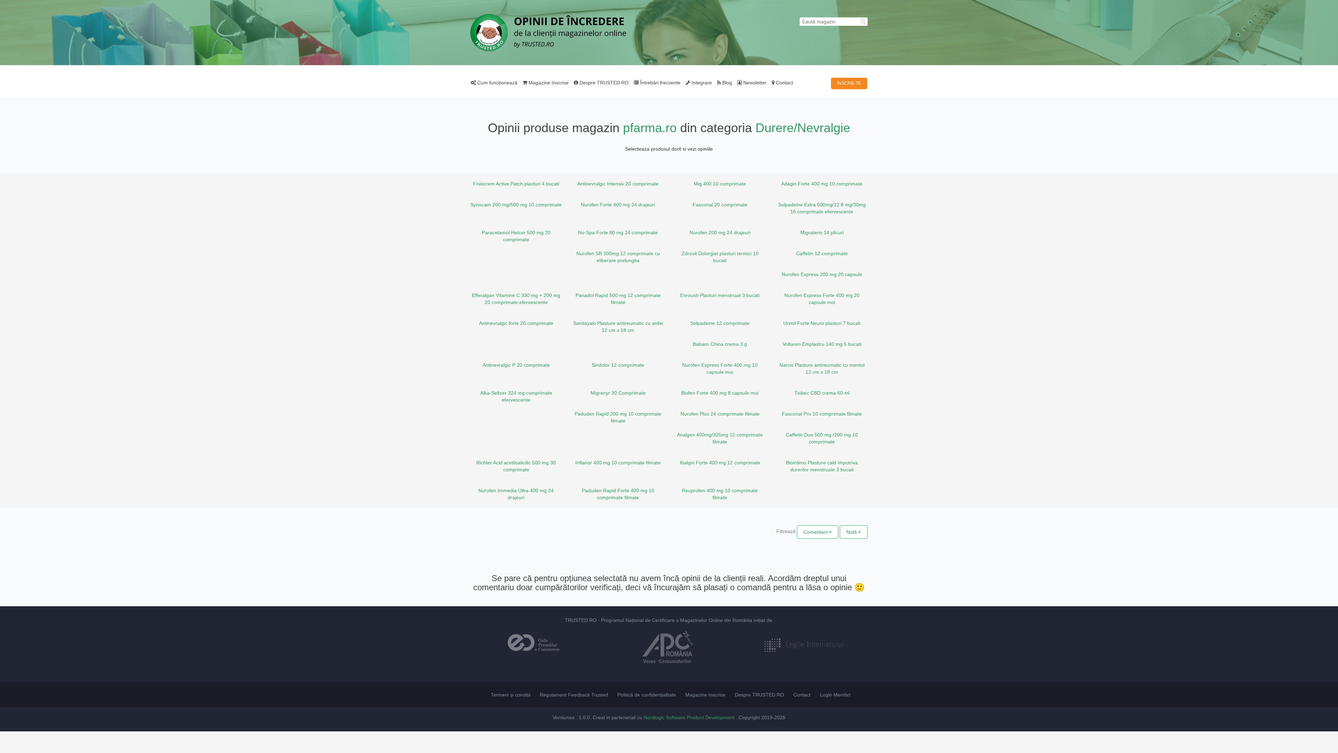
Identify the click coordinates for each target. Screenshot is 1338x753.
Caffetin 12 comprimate (822, 253)
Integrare (701, 82)
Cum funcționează (496, 82)
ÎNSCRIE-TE (849, 83)
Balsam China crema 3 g (720, 344)
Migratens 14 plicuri (822, 232)
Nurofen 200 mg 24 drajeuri (720, 232)
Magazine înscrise (548, 82)
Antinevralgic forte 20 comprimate (516, 323)
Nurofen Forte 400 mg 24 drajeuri (618, 204)
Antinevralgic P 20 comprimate (516, 365)
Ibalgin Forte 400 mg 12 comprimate (720, 462)
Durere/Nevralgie (802, 128)
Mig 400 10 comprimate (720, 184)
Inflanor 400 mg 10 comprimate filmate (618, 462)
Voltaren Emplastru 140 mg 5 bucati (822, 344)
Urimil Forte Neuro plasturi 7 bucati (821, 323)
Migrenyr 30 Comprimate (618, 393)
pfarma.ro (650, 128)
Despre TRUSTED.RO (603, 82)
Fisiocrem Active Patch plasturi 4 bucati (516, 184)
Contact (784, 82)
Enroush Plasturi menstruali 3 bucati (720, 295)
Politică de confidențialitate (646, 695)
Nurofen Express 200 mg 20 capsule (822, 274)
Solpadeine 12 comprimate (719, 323)
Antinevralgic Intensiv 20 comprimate (618, 184)
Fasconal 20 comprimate (720, 204)
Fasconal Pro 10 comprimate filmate (822, 414)
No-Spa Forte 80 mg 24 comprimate (618, 232)
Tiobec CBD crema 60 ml (821, 393)
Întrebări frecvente (659, 82)
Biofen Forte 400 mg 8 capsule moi (720, 393)
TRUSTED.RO (581, 620)
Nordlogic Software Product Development (690, 717)
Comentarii (816, 532)
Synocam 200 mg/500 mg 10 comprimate (516, 204)
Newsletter (754, 82)
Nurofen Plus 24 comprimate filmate (720, 414)
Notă (852, 532)
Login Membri (835, 695)
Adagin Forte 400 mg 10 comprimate (821, 184)
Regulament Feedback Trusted (574, 695)
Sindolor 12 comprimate (618, 365)
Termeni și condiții (510, 695)
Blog (726, 82)
